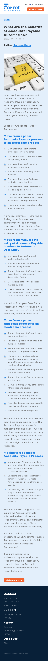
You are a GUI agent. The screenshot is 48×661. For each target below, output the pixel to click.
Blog (6, 643)
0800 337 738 (11, 598)
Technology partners (14, 631)
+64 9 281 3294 (11, 602)
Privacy (7, 618)
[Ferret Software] (12, 11)
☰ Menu (39, 5)
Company (9, 627)
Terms (7, 634)
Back (7, 20)
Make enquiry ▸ (14, 580)
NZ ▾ (29, 5)
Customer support (13, 615)
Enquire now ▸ (35, 9)
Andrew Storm (22, 45)
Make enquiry (10, 605)
